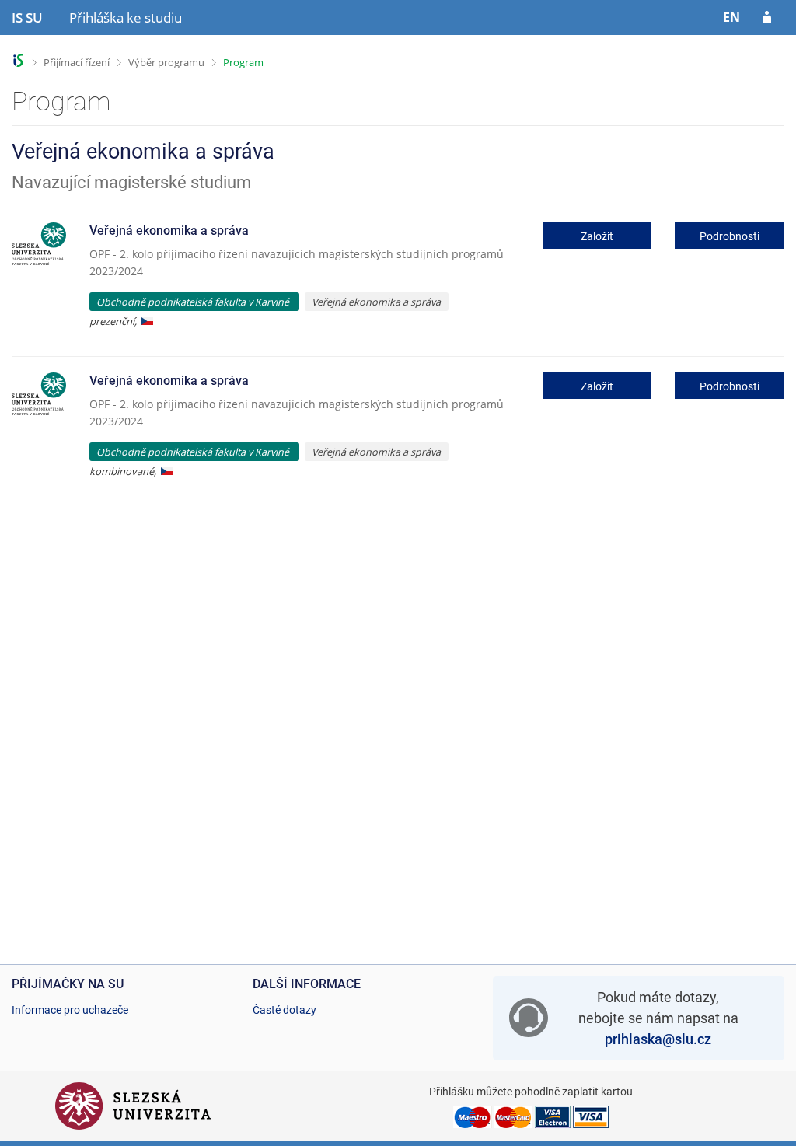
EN (731, 17)
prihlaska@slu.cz (658, 1039)
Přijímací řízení (77, 62)
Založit (597, 236)
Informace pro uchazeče (70, 1010)
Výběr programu (166, 62)
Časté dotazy (284, 1010)
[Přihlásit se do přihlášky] (766, 18)
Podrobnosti (729, 236)
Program (243, 62)
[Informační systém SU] (18, 60)
